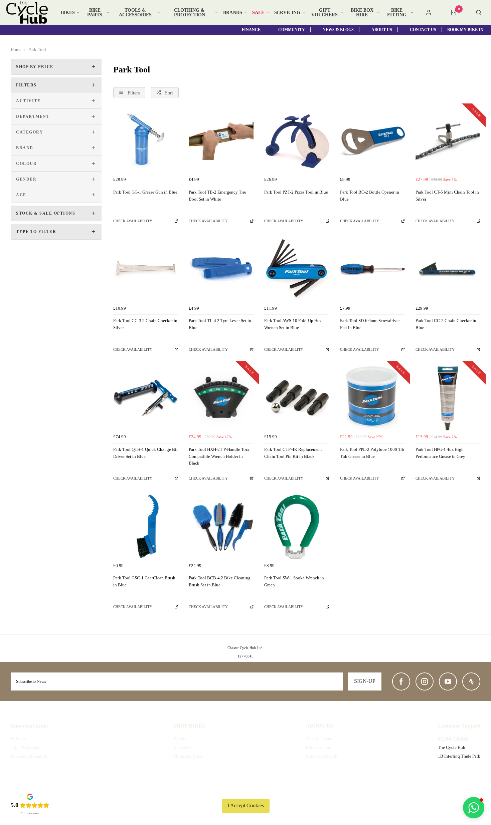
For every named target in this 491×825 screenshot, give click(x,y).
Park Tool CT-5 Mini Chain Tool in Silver (447, 196)
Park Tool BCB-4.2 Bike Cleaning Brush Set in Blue (220, 581)
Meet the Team (319, 738)
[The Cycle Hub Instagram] (425, 681)
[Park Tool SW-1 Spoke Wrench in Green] (296, 527)
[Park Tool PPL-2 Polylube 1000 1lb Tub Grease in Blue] (372, 398)
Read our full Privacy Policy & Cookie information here (245, 790)
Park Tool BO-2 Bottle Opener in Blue (369, 196)
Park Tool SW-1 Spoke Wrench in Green (294, 581)
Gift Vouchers (324, 12)
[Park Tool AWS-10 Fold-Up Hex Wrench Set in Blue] (296, 269)
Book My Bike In (321, 756)
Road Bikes (183, 747)
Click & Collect (25, 747)
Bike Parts (94, 12)
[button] (473, 807)
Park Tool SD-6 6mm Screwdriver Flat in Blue (370, 324)
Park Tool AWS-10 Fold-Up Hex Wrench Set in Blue (293, 324)
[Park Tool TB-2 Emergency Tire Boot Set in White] (221, 141)
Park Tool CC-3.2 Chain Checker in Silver (145, 324)
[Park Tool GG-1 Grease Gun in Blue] (145, 141)
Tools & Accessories (135, 12)
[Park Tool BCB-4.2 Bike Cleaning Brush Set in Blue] (221, 527)
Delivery (18, 738)
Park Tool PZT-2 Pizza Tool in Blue (296, 192)
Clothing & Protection (189, 12)
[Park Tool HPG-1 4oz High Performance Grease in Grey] (448, 398)
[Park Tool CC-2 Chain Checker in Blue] (448, 269)
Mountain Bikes (188, 756)
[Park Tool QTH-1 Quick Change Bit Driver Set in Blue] (145, 398)
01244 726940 (453, 739)
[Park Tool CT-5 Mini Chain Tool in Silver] (448, 141)
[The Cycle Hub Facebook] (401, 681)
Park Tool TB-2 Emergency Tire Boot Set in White (217, 196)
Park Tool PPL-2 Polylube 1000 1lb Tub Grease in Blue (372, 453)
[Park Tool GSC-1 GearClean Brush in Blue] (145, 527)
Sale (258, 12)
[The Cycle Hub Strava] (471, 681)
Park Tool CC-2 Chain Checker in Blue (446, 324)
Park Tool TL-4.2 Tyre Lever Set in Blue (220, 324)
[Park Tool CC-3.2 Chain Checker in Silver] (145, 269)
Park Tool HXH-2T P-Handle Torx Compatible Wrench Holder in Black (219, 456)
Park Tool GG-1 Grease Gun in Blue (145, 192)
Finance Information (29, 756)
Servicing (287, 12)
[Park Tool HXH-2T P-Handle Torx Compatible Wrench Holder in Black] (221, 398)
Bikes (68, 12)
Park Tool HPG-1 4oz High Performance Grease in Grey (440, 453)
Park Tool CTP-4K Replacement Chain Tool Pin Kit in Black (293, 453)
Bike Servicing (319, 747)
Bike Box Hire (362, 12)
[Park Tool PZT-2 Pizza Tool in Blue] (296, 141)
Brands (232, 12)
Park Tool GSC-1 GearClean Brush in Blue (144, 581)
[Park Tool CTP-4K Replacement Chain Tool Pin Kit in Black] (296, 398)
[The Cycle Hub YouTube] (448, 681)
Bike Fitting (396, 12)
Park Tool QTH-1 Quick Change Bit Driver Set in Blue (145, 453)
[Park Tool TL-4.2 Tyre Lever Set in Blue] (221, 269)
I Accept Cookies (245, 805)
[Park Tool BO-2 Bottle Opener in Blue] (372, 141)
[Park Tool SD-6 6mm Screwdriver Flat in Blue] (372, 269)
